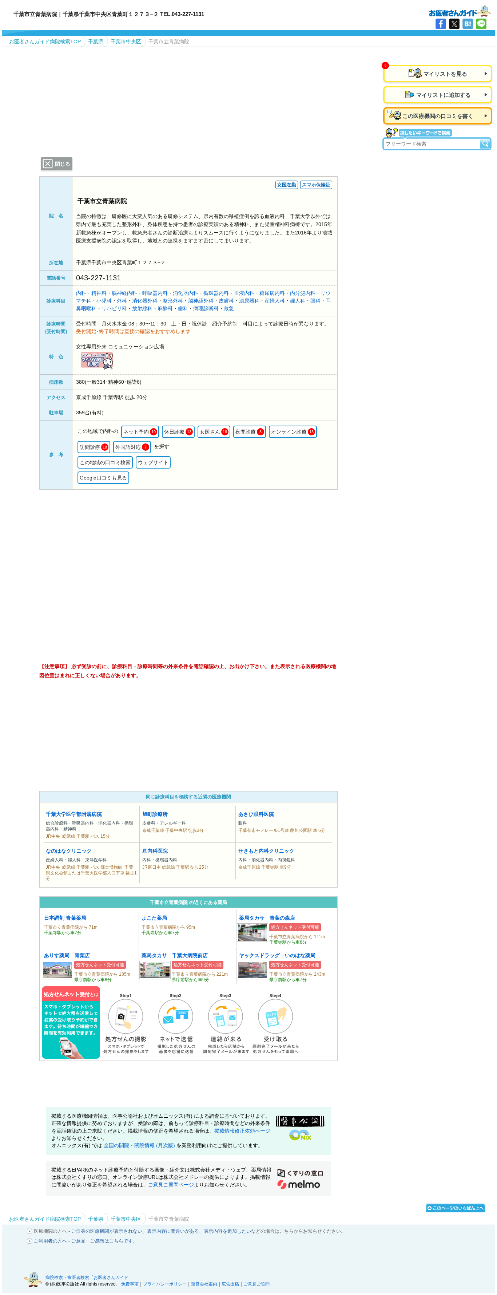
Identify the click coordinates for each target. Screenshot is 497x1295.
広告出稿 (230, 1284)
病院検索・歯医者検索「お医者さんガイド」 (89, 1277)
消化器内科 (185, 293)
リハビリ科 (114, 308)
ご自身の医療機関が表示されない (106, 1231)
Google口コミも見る (103, 478)
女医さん (213, 432)
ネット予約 (139, 432)
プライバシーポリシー (165, 1284)
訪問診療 (93, 447)
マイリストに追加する (443, 94)
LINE (481, 24)
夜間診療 (248, 432)
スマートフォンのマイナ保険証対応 (96, 361)
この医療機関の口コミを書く (437, 115)
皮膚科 (226, 301)
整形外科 (173, 301)
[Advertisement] (188, 735)
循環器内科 (216, 293)
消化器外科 (145, 301)
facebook (441, 24)
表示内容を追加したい (227, 1231)
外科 (122, 301)
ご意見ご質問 (256, 1284)
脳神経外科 (201, 301)
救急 (229, 308)
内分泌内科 (302, 293)
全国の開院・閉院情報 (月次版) (140, 1145)
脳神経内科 (124, 293)
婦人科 (297, 301)
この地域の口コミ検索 (105, 462)
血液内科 (244, 293)
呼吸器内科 (155, 293)
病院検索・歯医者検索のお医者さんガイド (460, 10)
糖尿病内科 (272, 293)
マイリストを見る (445, 73)
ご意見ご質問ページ (171, 1185)
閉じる (62, 164)
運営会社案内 (204, 1284)
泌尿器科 (249, 301)
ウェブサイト (153, 462)
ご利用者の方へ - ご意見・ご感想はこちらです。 (86, 1241)
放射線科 (142, 308)
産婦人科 (275, 301)
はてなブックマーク (467, 24)
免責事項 (130, 1284)
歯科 (183, 308)
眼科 (315, 301)
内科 (81, 293)
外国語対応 (131, 447)
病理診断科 (206, 308)
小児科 (104, 301)
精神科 (99, 293)
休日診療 (177, 432)
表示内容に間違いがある (173, 1231)
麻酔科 (165, 308)
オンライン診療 (292, 432)
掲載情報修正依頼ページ (242, 1131)
